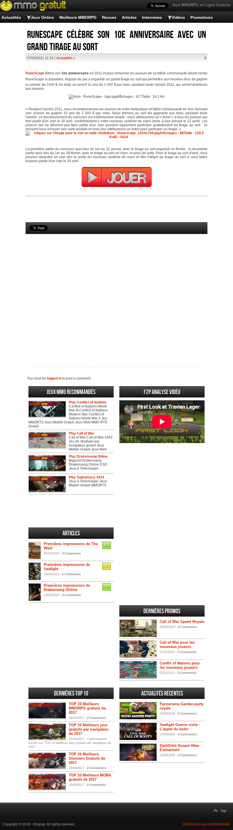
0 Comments (71, 553)
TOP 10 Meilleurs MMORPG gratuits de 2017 (87, 708)
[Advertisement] (116, 291)
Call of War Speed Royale (182, 621)
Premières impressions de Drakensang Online (67, 587)
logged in (54, 378)
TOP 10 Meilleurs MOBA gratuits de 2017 (90, 777)
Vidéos (178, 17)
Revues (109, 17)
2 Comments (96, 717)
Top (223, 811)
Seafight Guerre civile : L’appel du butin (180, 727)
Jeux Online (42, 17)
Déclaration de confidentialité (206, 824)
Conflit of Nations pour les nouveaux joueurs (180, 665)
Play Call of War (81, 433)
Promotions (201, 17)
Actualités (11, 17)
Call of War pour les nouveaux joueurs (177, 644)
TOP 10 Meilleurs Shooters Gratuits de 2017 (87, 758)
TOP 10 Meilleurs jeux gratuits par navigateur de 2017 (89, 729)
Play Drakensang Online (88, 456)
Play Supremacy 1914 (86, 477)
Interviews (152, 17)
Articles (129, 17)
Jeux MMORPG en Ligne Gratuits (201, 5)
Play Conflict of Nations (88, 402)
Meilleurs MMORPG (78, 17)
